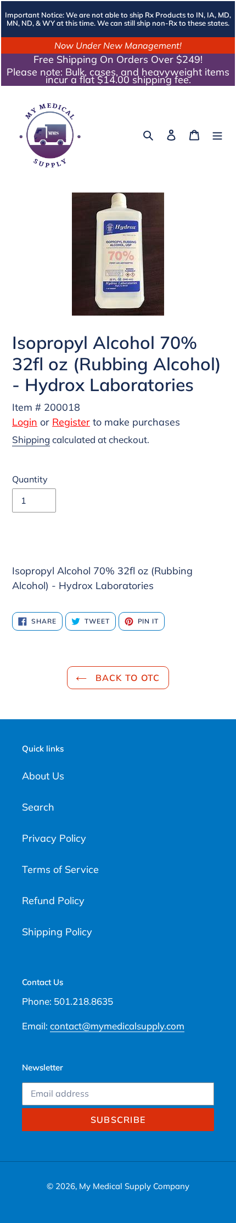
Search (38, 807)
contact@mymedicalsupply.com (117, 1026)
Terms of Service (60, 869)
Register (71, 422)
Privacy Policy (54, 838)
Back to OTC (126, 677)
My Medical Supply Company (134, 1186)
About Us (43, 776)
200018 (62, 407)
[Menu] (217, 134)
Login (24, 422)
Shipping (31, 439)
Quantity (30, 479)
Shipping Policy (57, 931)
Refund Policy (53, 900)
